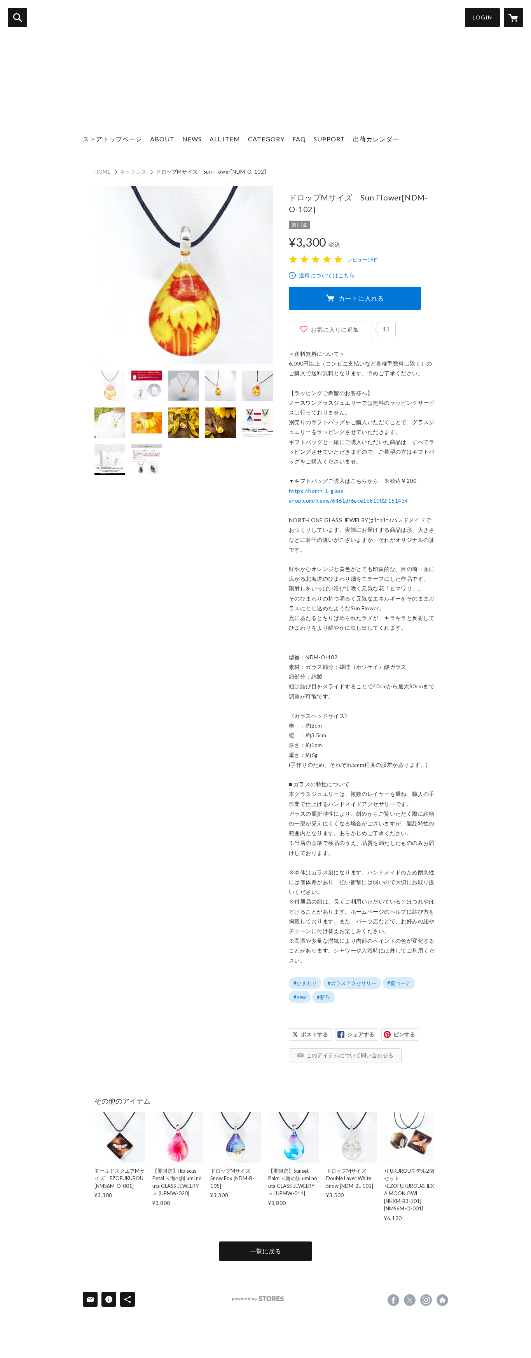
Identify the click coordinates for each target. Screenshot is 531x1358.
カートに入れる (361, 298)
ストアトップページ (112, 139)
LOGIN (482, 17)
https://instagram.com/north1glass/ (426, 1300)
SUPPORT (329, 139)
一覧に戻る (265, 1251)
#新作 (323, 997)
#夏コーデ (398, 983)
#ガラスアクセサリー (352, 983)
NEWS (192, 139)
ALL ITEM (225, 139)
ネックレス (133, 172)
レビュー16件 (363, 259)
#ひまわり (305, 983)
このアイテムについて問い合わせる (349, 1055)
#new (299, 997)
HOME (102, 172)
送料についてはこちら (327, 275)
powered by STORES (258, 1299)
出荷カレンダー (376, 139)
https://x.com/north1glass (410, 1300)
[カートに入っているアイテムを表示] (513, 17)
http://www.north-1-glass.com (442, 1300)
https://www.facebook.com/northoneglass (393, 1300)
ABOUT (162, 139)
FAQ (299, 139)
